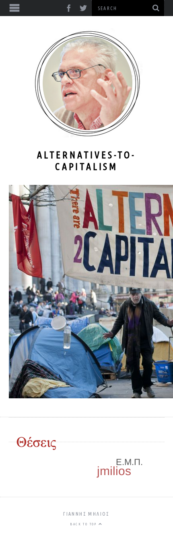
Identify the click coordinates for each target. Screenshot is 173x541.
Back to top (84, 524)
